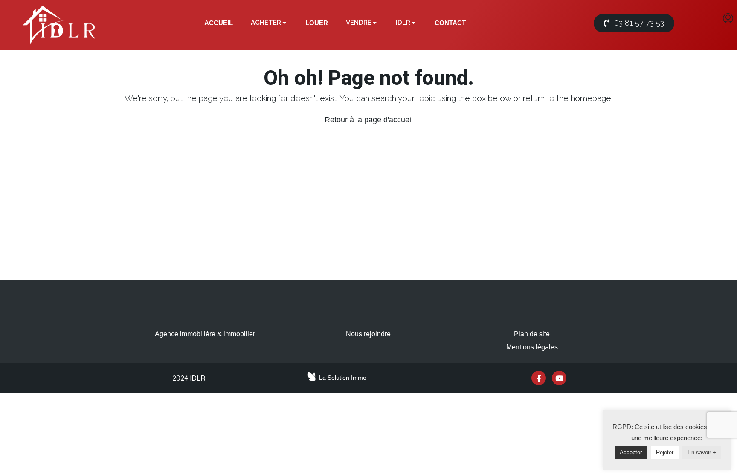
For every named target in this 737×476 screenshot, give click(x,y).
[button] (634, 23)
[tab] (218, 23)
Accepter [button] (631, 452)
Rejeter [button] (664, 452)
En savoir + (702, 452)
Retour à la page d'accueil (369, 119)
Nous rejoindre (368, 334)
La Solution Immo (342, 377)
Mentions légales (532, 347)
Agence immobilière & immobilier (205, 334)
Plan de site (532, 334)
